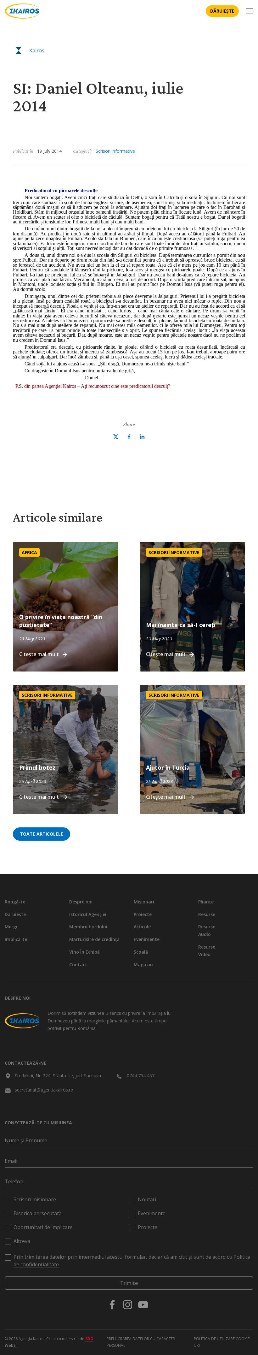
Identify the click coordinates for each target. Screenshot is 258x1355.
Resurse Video (206, 950)
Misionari (144, 902)
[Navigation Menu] (249, 11)
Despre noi (81, 902)
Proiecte (143, 914)
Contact (78, 964)
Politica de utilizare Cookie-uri (222, 1342)
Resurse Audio (206, 930)
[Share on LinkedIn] (142, 436)
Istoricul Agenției (87, 914)
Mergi (11, 927)
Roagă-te (15, 902)
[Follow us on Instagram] (127, 1305)
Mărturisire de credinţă (94, 939)
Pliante (206, 902)
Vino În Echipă (84, 952)
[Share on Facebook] (129, 436)
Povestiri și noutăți (47, 73)
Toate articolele (41, 834)
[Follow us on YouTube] (143, 1305)
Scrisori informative (115, 151)
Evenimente (147, 939)
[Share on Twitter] (115, 436)
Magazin (143, 964)
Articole (142, 927)
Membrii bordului (88, 927)
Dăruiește (222, 11)
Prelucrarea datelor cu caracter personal (141, 1342)
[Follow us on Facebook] (112, 1305)
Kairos (36, 50)
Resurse (206, 914)
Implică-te (16, 939)
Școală (141, 952)
